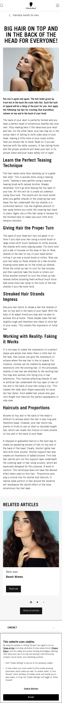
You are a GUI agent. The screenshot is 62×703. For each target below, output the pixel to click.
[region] (31, 668)
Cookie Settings (31, 689)
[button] (31, 628)
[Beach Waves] (31, 554)
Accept (31, 697)
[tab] (31, 602)
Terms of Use (8, 648)
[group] (31, 559)
